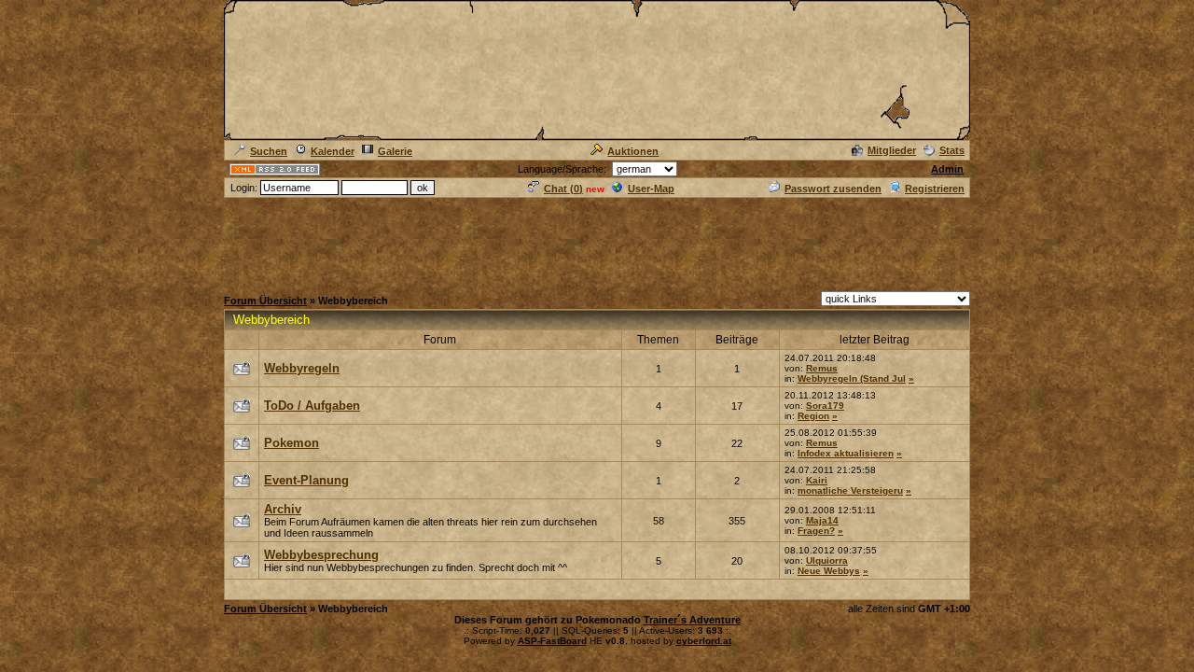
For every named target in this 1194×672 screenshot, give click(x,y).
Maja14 (822, 520)
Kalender (332, 151)
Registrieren (935, 188)
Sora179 (825, 405)
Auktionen (633, 151)
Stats (952, 150)
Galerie (395, 151)
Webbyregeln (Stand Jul (852, 378)
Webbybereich (271, 320)
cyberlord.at (703, 641)
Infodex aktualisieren (846, 453)
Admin (947, 169)
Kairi (816, 480)
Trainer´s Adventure (692, 619)
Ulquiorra (827, 560)
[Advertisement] (597, 242)
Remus (822, 368)
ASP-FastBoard (552, 641)
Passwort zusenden (833, 188)
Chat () (563, 188)
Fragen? (816, 530)
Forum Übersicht (265, 300)
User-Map (651, 188)
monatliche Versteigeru (850, 490)
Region (813, 416)
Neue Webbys (829, 571)
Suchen (268, 151)
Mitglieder (892, 150)
